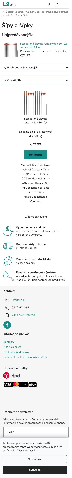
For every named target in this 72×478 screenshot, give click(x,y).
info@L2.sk (18, 300)
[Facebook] (7, 325)
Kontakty (8, 342)
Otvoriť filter (15, 80)
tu (36, 450)
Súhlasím (35, 470)
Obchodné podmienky (16, 352)
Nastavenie (35, 459)
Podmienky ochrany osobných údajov (25, 357)
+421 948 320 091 (23, 315)
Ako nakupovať (12, 347)
